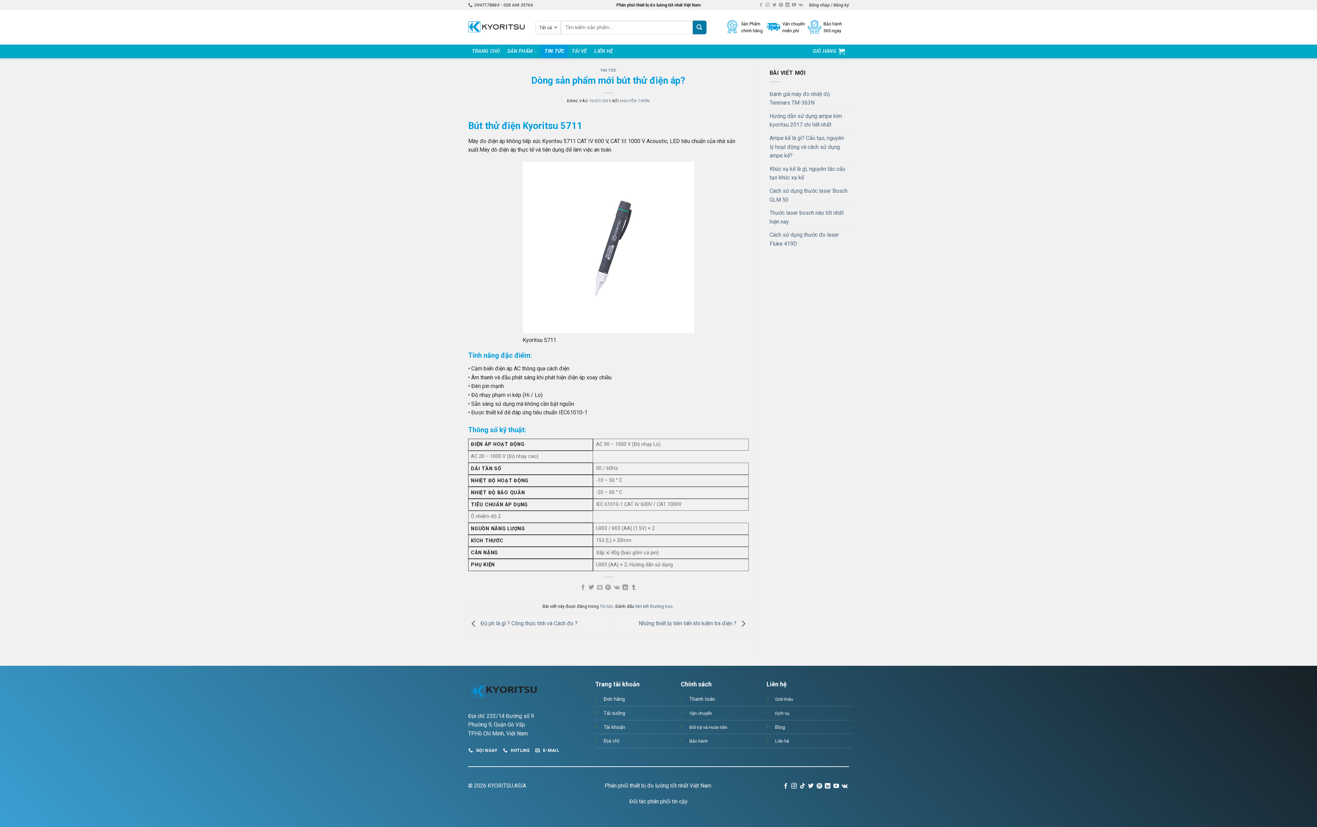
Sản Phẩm (520, 51)
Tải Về (579, 51)
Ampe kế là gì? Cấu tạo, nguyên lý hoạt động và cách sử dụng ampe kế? (807, 147)
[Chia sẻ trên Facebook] (583, 587)
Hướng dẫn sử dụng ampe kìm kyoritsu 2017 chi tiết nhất (806, 120)
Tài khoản (614, 727)
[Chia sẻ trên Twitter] (591, 587)
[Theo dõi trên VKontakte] (800, 5)
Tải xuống (614, 713)
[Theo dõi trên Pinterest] (781, 5)
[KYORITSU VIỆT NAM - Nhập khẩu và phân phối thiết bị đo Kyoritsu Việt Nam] (496, 27)
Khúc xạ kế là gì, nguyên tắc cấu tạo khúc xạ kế (807, 173)
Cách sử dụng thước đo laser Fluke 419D (804, 239)
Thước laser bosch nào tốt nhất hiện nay (807, 217)
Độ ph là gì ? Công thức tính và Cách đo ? (528, 624)
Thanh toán (702, 699)
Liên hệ (603, 51)
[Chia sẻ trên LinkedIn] (625, 587)
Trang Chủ (486, 51)
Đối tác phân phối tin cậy (658, 801)
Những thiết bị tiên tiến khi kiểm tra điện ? (688, 624)
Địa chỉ (611, 741)
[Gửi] (700, 27)
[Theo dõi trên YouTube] (794, 5)
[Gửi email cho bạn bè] (600, 587)
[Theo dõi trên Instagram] (768, 5)
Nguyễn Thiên (635, 101)
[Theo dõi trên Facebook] (761, 5)
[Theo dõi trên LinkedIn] (787, 5)
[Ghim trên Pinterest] (608, 587)
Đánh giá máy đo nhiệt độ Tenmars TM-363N (800, 98)
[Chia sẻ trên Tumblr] (633, 587)
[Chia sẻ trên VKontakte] (617, 587)
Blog (780, 727)
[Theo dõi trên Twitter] (774, 5)
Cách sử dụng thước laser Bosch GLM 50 (808, 195)
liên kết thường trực (654, 606)
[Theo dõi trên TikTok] (802, 786)
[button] (829, 5)
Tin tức (554, 51)
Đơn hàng (614, 699)
